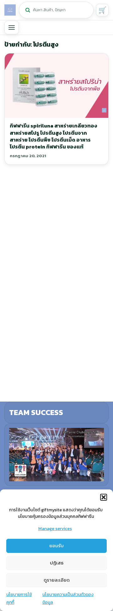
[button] (103, 497)
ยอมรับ (56, 545)
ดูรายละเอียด (57, 579)
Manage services (55, 528)
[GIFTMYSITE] (10, 10)
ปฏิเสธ (56, 562)
